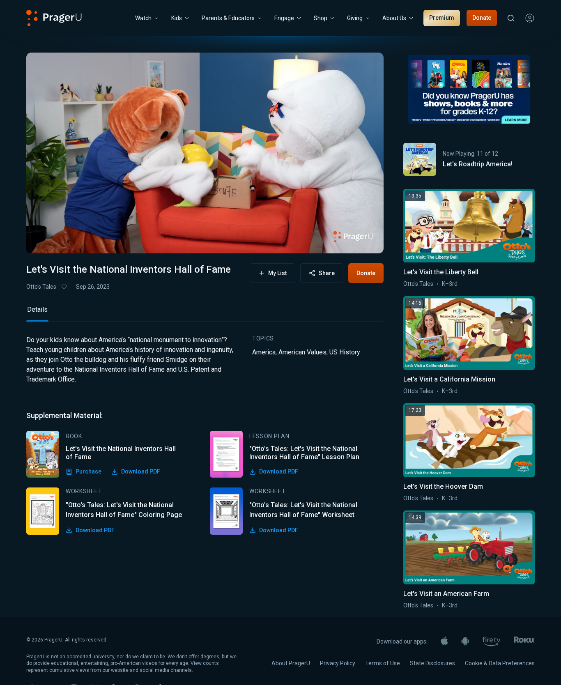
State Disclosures (432, 663)
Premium (441, 17)
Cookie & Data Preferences (500, 663)
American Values (302, 352)
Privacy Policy (337, 663)
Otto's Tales (41, 286)
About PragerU (290, 663)
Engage (284, 18)
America (264, 352)
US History (344, 352)
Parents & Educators (228, 18)
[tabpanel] (205, 434)
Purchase (88, 471)
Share (327, 273)
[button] (43, 239)
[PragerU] (54, 18)
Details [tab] (37, 309)
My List (277, 273)
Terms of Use (382, 663)
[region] (205, 153)
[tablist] (205, 313)
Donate (481, 17)
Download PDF (140, 471)
